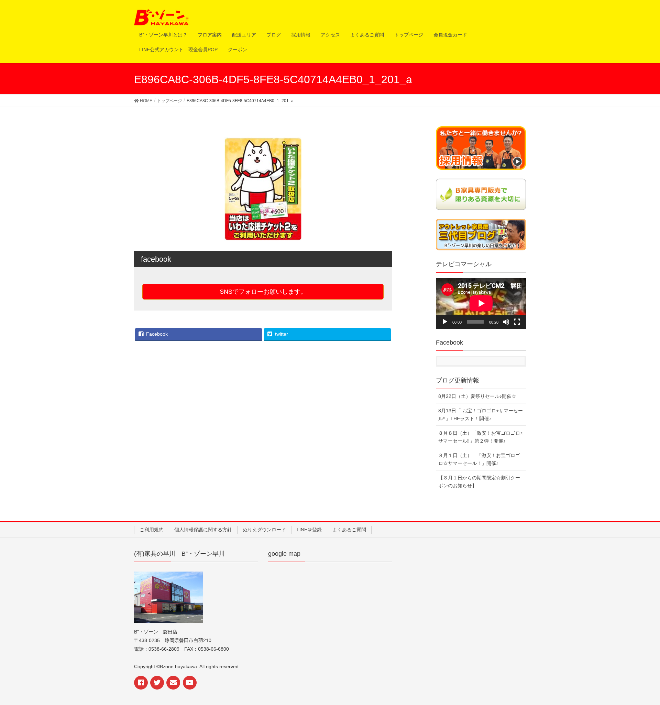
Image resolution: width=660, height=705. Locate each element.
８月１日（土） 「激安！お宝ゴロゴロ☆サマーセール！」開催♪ (479, 459)
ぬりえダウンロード (264, 529)
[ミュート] (506, 321)
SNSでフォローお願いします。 (263, 291)
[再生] (444, 321)
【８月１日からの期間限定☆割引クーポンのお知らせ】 (479, 481)
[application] (481, 303)
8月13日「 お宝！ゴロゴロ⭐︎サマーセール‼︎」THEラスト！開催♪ (480, 414)
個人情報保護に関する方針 (203, 529)
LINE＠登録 (309, 529)
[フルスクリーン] (517, 321)
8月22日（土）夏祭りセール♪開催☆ (477, 396)
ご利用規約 (152, 529)
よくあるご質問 (349, 529)
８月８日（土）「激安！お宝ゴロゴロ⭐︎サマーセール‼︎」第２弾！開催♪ (480, 437)
